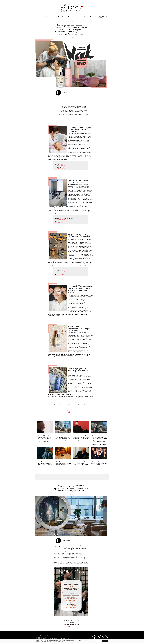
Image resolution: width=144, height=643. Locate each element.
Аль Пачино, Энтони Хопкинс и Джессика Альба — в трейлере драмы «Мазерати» (81, 463)
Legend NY (68, 404)
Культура (48, 17)
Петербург (54, 17)
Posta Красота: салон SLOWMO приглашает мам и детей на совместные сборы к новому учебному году (63, 438)
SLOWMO (72, 620)
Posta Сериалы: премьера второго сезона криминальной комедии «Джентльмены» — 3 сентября (63, 464)
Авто (77, 17)
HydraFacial (56, 404)
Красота (64, 17)
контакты (38, 635)
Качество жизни (45, 433)
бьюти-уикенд (74, 406)
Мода (59, 17)
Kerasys (62, 404)
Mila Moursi (74, 404)
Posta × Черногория (41, 17)
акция (77, 620)
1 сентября (66, 620)
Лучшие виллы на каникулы (101, 17)
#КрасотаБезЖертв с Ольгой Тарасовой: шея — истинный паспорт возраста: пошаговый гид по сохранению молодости (81, 438)
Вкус (81, 17)
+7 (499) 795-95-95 (61, 219)
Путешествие (93, 17)
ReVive (86, 404)
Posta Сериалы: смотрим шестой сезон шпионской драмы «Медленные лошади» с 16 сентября (44, 464)
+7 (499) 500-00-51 (61, 222)
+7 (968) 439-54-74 (61, 274)
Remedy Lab (80, 404)
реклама (45, 635)
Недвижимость (71, 17)
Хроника (86, 17)
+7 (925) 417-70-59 (61, 165)
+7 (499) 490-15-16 (61, 271)
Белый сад (67, 406)
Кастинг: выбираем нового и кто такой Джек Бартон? (99, 463)
